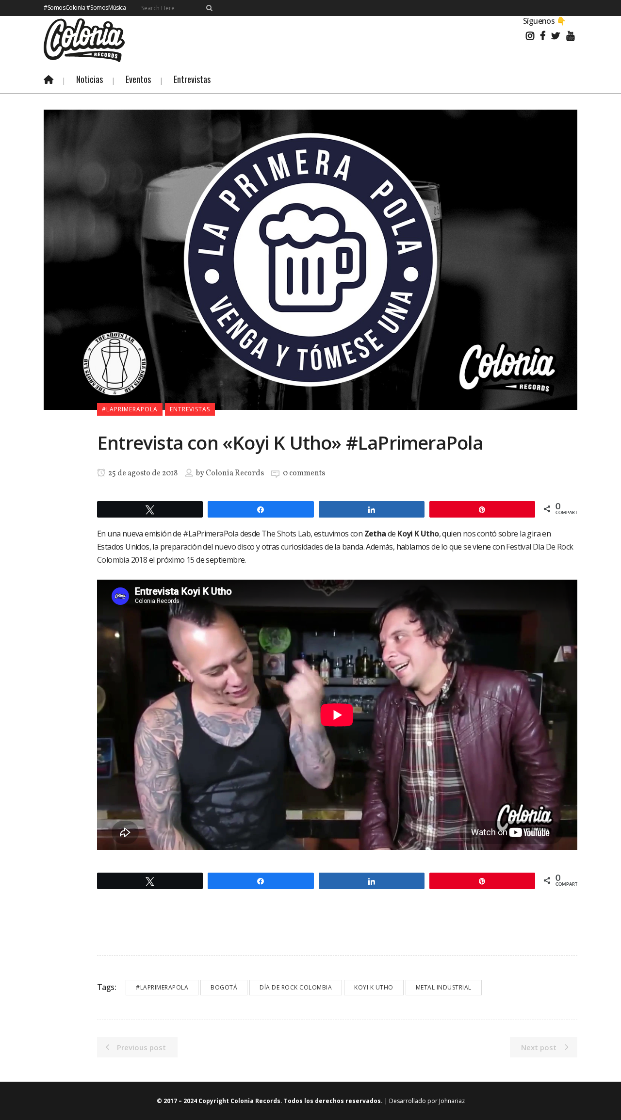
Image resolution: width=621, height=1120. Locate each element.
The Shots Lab (285, 533)
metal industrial (444, 987)
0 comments (304, 473)
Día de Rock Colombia (296, 987)
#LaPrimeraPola (162, 987)
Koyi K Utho (373, 987)
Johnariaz (452, 1101)
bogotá (224, 987)
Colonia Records (235, 473)
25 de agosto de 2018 (142, 473)
